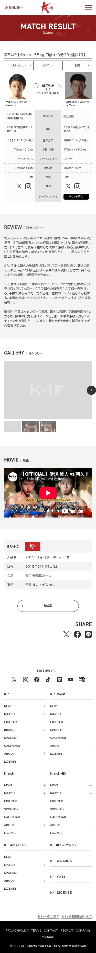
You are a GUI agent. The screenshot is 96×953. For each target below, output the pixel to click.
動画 (77, 65)
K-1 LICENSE (61, 892)
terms (36, 930)
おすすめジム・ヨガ (48, 916)
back (48, 605)
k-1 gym (57, 876)
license (10, 761)
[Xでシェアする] (66, 634)
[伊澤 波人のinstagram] (28, 186)
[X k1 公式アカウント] (14, 679)
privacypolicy (17, 930)
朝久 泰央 (49, 584)
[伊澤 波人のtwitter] (19, 186)
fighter (10, 722)
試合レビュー (19, 65)
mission (48, 937)
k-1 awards (61, 860)
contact (51, 930)
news (8, 706)
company (83, 930)
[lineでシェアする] (88, 634)
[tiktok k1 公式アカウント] (48, 679)
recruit (66, 930)
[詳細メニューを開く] (88, 7)
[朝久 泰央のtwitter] (68, 186)
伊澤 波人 (32, 584)
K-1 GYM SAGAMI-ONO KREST (19, 116)
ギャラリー (48, 65)
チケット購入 (76, 196)
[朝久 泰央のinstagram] (77, 186)
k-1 (63, 844)
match (9, 714)
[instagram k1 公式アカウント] (25, 679)
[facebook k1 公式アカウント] (36, 679)
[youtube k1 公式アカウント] (70, 679)
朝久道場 (68, 116)
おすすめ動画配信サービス (76, 916)
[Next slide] (91, 390)
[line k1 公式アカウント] (59, 679)
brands (10, 730)
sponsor (11, 738)
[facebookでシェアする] (77, 634)
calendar (12, 745)
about (9, 753)
